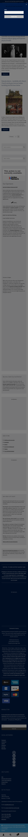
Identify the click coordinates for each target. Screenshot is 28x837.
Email (5, 9)
